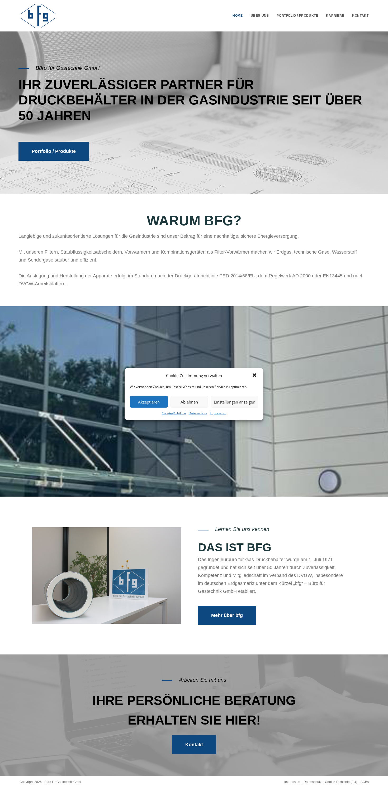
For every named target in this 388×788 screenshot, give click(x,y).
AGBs (365, 782)
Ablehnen (189, 401)
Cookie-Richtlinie (174, 413)
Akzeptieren (149, 401)
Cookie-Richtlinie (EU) (341, 782)
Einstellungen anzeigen (234, 401)
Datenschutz (198, 413)
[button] (255, 375)
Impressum (218, 413)
